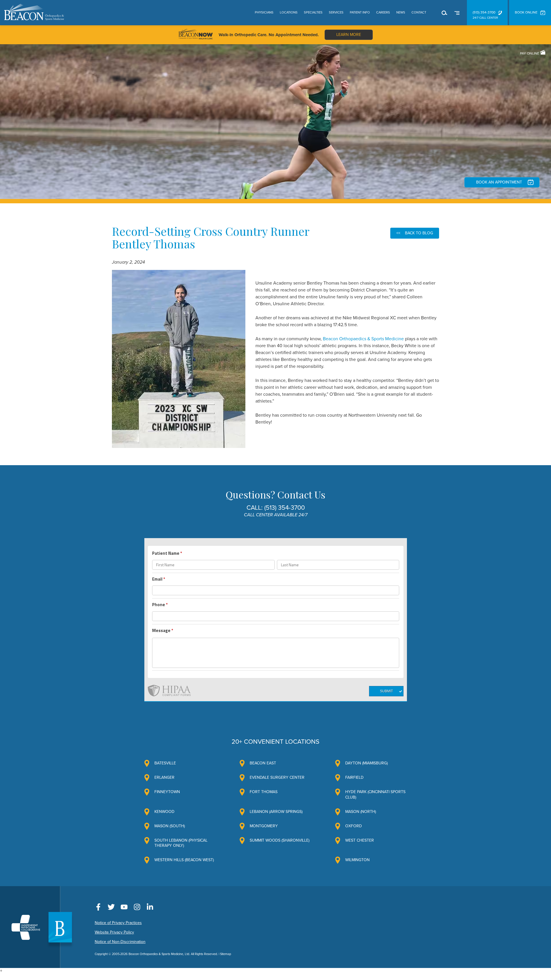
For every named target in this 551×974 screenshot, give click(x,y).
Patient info (360, 12)
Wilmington (357, 859)
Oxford (353, 826)
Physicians (264, 12)
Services (336, 12)
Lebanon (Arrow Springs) (276, 811)
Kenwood (164, 811)
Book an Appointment (499, 182)
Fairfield (354, 777)
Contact (419, 12)
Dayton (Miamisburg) (366, 763)
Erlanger (164, 777)
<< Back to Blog (414, 233)
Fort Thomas (264, 791)
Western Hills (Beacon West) (184, 859)
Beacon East (263, 763)
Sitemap (225, 954)
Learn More (348, 34)
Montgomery (264, 826)
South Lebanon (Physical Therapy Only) (180, 843)
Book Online (526, 12)
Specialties (313, 12)
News (400, 12)
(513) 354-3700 (484, 12)
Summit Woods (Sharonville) (279, 840)
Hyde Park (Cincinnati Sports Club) (375, 794)
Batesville (165, 763)
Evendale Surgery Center (277, 777)
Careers (383, 12)
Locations (289, 12)
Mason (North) (360, 811)
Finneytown (167, 791)
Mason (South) (169, 826)
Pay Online (530, 53)
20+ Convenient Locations (275, 741)
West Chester (359, 840)
